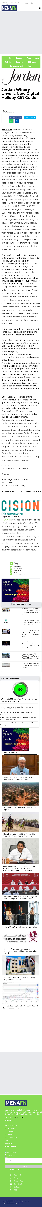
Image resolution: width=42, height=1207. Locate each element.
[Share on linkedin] (17, 121)
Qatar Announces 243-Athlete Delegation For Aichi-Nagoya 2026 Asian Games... (20, 898)
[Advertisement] (21, 32)
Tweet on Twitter (30, 117)
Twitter (16, 1178)
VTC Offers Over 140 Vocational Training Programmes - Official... (19, 979)
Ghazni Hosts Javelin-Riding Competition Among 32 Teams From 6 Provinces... (19, 835)
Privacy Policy (10, 1128)
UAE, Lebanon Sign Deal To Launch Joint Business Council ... (31, 666)
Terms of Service (11, 1125)
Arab (28, 58)
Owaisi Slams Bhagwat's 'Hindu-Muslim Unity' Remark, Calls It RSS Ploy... (18, 778)
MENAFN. (16, 1201)
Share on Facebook (15, 117)
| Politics (8, 62)
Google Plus (18, 1181)
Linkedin (17, 1187)
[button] (32, 3)
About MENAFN (11, 1137)
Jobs (6, 1140)
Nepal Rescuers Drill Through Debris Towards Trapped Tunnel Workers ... (31, 656)
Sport (28, 66)
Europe (19, 58)
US (8, 58)
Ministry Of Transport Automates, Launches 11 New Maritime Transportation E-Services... (20, 951)
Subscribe (23, 1166)
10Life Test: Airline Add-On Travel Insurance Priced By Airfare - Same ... (31, 622)
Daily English (11, 1152)
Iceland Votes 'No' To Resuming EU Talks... (20, 927)
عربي (26, 3)
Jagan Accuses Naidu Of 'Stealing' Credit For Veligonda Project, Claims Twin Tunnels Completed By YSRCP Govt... (19, 868)
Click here (19, 1117)
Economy (20, 62)
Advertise (8, 1134)
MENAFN (7, 130)
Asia (37, 58)
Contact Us (9, 1131)
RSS (15, 1190)
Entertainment (13, 66)
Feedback (8, 1143)
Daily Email (18, 1184)
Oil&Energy (33, 62)
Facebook (17, 1175)
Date (5, 111)
